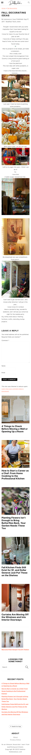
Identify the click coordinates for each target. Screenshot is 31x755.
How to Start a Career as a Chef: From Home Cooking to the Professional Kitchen (15, 474)
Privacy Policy (15, 739)
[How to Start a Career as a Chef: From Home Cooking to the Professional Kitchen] (15, 454)
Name (3, 366)
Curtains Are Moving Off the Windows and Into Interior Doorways (15, 617)
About (15, 737)
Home (3, 8)
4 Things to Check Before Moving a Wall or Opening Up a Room (15, 429)
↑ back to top (15, 726)
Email (3, 372)
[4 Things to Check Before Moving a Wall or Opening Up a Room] (15, 409)
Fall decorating (12, 8)
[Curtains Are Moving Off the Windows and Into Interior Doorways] (15, 598)
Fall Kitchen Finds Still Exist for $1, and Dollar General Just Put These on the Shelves (14, 571)
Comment (5, 340)
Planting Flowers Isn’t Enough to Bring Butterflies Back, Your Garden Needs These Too (14, 523)
